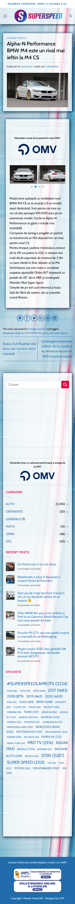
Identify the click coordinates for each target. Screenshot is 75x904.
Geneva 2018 (28, 717)
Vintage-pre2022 (17, 38)
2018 (15, 696)
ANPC (64, 862)
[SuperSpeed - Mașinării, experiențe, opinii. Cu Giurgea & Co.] (38, 16)
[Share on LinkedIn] (55, 318)
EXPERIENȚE (14, 511)
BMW (34, 333)
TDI (51, 762)
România (44, 749)
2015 (25, 690)
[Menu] (5, 16)
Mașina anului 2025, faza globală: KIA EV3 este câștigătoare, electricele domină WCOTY (42, 652)
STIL (9, 541)
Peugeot (31, 737)
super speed (60, 333)
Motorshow (29, 732)
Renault (26, 749)
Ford (31, 712)
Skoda (32, 756)
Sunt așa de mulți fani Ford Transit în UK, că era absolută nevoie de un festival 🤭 (41, 596)
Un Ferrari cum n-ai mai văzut (37, 564)
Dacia (35, 707)
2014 (12, 690)
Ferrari (14, 712)
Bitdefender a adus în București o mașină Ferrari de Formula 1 (39, 579)
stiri (51, 333)
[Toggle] (67, 504)
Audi (26, 702)
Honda (14, 722)
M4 (39, 333)
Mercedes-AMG (20, 727)
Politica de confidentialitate (32, 862)
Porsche (52, 737)
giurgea (50, 717)
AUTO (10, 504)
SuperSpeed (52, 66)
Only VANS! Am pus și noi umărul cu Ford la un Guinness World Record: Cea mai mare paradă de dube (43, 616)
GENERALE (13, 519)
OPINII (10, 534)
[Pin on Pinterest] (48, 318)
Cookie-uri (53, 862)
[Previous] (12, 178)
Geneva (49, 712)
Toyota (22, 768)
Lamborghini (52, 722)
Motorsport (56, 731)
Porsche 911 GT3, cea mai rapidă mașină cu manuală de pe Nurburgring (43, 634)
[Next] (63, 178)
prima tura (16, 743)
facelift (51, 707)
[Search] (70, 16)
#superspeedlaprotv (13, 333)
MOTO (10, 526)
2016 (39, 690)
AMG (12, 702)
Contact (12, 862)
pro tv (45, 333)
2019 (34, 696)
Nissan (14, 737)
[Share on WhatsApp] (20, 318)
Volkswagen (46, 768)
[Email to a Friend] (41, 318)
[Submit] (65, 384)
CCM (61, 898)
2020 (54, 696)
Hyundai (32, 722)
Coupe (19, 707)
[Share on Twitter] (34, 318)
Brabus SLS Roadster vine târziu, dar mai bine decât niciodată (19, 349)
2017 (27, 333)
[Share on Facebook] (27, 318)
